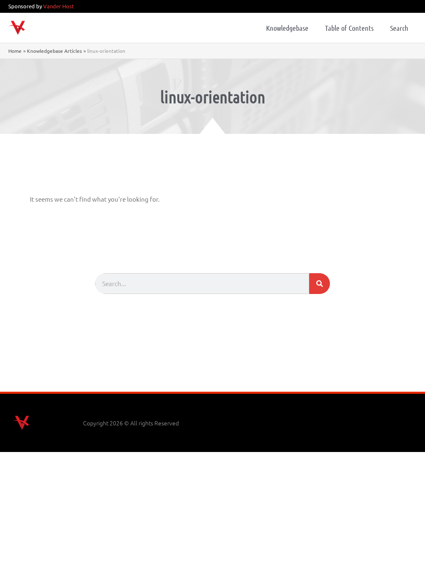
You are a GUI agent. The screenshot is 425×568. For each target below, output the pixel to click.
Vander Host (58, 6)
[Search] (319, 283)
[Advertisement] (212, 369)
